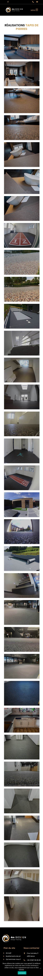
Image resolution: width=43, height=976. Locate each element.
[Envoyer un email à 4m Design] (36, 2)
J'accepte (22, 973)
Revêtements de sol (13, 956)
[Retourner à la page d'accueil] (14, 13)
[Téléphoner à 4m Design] (32, 2)
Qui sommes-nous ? (13, 959)
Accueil (8, 953)
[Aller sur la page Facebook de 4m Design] (7, 2)
